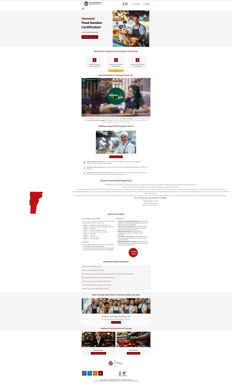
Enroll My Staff (116, 322)
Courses (137, 4)
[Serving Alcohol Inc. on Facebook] (84, 373)
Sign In (147, 4)
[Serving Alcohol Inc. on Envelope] (100, 373)
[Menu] (83, 8)
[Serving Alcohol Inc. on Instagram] (95, 373)
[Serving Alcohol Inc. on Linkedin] (89, 373)
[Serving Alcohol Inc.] (90, 3)
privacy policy (134, 380)
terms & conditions (122, 380)
